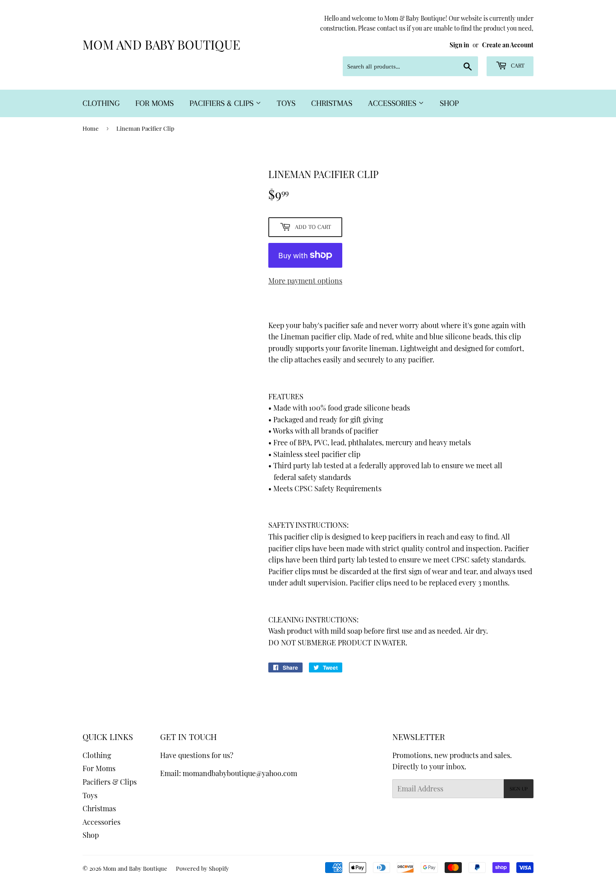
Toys (286, 103)
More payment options (305, 280)
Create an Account (507, 45)
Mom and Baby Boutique (161, 44)
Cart (516, 65)
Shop (449, 103)
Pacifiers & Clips (222, 103)
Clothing (101, 103)
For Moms (154, 103)
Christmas (331, 103)
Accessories (393, 103)
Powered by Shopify (202, 868)
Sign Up (519, 789)
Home (91, 128)
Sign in (459, 45)
